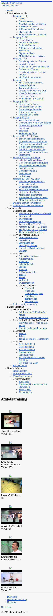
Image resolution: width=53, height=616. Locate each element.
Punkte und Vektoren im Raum (33, 152)
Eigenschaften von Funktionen (33, 141)
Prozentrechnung (27, 64)
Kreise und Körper (27, 96)
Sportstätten (24, 240)
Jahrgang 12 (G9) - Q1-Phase (26, 157)
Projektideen (24, 154)
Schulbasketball (26, 264)
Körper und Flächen (28, 26)
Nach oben (6, 607)
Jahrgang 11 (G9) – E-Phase (32, 224)
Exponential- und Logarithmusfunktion (28, 185)
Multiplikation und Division (32, 56)
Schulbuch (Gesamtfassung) (32, 138)
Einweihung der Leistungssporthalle (28, 244)
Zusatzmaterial (25, 218)
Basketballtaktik (26, 347)
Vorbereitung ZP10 (28, 133)
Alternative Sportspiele (29, 256)
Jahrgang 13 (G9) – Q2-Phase (33, 229)
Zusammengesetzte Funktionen (33, 189)
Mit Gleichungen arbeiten (31, 82)
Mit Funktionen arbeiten (30, 77)
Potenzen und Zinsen (28, 114)
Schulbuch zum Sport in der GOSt (35, 213)
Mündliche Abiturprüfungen (32, 200)
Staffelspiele (30, 296)
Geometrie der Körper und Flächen (35, 122)
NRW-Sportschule (27, 272)
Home (10, 10)
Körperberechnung (27, 112)
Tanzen (22, 275)
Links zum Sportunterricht (25, 304)
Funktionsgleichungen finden (32, 165)
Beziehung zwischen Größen (32, 61)
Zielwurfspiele (31, 301)
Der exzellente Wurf (28, 363)
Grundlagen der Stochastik (31, 146)
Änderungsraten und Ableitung (33, 144)
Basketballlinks (20, 365)
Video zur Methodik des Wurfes (33, 317)
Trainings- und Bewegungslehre (34, 339)
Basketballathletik (27, 344)
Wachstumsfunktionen (29, 120)
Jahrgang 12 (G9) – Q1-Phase (33, 226)
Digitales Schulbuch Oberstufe (27, 202)
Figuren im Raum (27, 53)
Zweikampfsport (26, 283)
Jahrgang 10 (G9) (21, 117)
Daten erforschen (27, 85)
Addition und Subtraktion (31, 48)
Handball (23, 269)
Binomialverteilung (28, 170)
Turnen (22, 277)
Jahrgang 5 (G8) (20, 16)
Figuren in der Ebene (28, 42)
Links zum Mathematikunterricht (28, 205)
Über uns (11, 602)
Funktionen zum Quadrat (30, 106)
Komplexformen (26, 352)
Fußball (22, 267)
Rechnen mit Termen (28, 69)
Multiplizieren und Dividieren (32, 34)
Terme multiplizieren (28, 88)
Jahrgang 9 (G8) (20, 101)
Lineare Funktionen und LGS (32, 90)
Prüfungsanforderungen (30, 221)
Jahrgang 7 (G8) (20, 58)
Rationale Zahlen (27, 45)
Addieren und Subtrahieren (31, 29)
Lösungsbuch (25, 216)
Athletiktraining (26, 259)
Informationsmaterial (28, 237)
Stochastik (23, 130)
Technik (22, 333)
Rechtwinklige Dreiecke (30, 109)
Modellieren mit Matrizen (30, 194)
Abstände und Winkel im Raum (33, 197)
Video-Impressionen (22, 376)
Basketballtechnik (27, 349)
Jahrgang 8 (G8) (20, 80)
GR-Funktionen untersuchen (32, 149)
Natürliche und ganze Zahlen (32, 24)
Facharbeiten (25, 173)
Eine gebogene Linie (28, 104)
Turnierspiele (31, 299)
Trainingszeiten (20, 371)
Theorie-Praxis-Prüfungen (31, 232)
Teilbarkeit (24, 50)
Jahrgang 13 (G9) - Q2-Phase (26, 178)
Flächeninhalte (25, 32)
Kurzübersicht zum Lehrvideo (33, 328)
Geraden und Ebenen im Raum (33, 162)
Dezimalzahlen (26, 40)
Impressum (12, 597)
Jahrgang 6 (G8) (20, 37)
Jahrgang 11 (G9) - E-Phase (26, 136)
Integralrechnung (27, 168)
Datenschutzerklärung (17, 599)
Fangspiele (30, 288)
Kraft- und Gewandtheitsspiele (34, 292)
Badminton (24, 261)
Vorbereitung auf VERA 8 (31, 98)
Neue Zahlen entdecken (30, 93)
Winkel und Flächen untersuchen (34, 66)
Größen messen (26, 21)
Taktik (22, 336)
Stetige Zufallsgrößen (29, 192)
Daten (21, 18)
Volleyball (23, 280)
